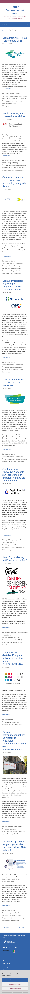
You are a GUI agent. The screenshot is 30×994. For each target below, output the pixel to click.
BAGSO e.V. (18, 101)
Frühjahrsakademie (10, 829)
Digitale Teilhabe (15, 459)
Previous (5, 927)
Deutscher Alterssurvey (18, 167)
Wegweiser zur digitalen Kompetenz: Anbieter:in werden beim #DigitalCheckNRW (13, 658)
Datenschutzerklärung (7, 992)
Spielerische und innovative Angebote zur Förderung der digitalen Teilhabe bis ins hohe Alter (13, 475)
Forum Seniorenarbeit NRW (15, 10)
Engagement (6, 920)
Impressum (25, 992)
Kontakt (5, 968)
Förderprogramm (7, 106)
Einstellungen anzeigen (15, 988)
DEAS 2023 (8, 165)
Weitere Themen (9, 93)
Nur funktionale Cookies (15, 984)
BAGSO (7, 459)
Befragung (15, 163)
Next (24, 927)
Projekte (17, 93)
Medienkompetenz (7, 724)
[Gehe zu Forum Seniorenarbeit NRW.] (2, 30)
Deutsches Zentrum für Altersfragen (13, 170)
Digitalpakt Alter (9, 101)
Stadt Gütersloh (13, 369)
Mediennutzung (16, 165)
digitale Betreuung (7, 834)
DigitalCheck (18, 724)
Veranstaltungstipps (8, 263)
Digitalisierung (22, 98)
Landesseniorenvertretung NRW (11, 640)
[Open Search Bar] (28, 24)
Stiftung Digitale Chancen (12, 545)
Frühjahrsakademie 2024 (15, 268)
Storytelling (5, 273)
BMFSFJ (5, 103)
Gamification (6, 547)
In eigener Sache (10, 261)
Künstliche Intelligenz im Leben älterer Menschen (13, 382)
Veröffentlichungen (7, 96)
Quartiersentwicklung (17, 918)
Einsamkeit (17, 637)
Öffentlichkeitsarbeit (16, 273)
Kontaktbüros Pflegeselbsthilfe (11, 271)
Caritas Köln (21, 831)
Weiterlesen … (8, 88)
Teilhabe (7, 722)
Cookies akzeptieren (15, 980)
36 (20, 927)
